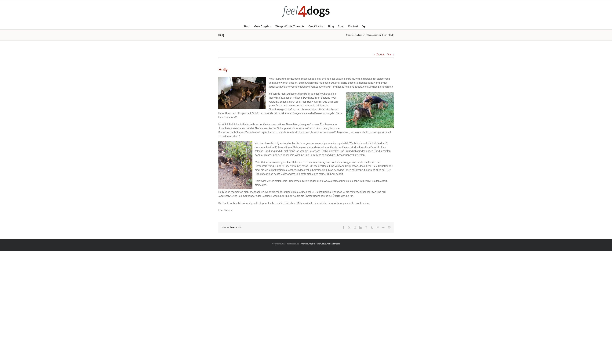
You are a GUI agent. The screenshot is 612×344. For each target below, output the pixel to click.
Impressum (305, 244)
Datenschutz (318, 244)
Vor (389, 54)
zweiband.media (332, 244)
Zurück (380, 54)
